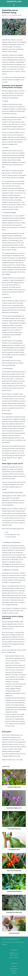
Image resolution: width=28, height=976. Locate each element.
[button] (14, 5)
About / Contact (14, 957)
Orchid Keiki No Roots (14, 849)
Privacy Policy (14, 955)
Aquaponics (14, 970)
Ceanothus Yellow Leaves (14, 787)
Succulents (14, 966)
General (14, 973)
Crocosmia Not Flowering (14, 828)
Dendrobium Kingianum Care (14, 808)
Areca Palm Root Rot (14, 933)
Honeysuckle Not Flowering (14, 891)
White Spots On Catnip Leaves (14, 912)
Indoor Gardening (14, 968)
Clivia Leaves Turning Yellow (14, 870)
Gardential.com (14, 1)
